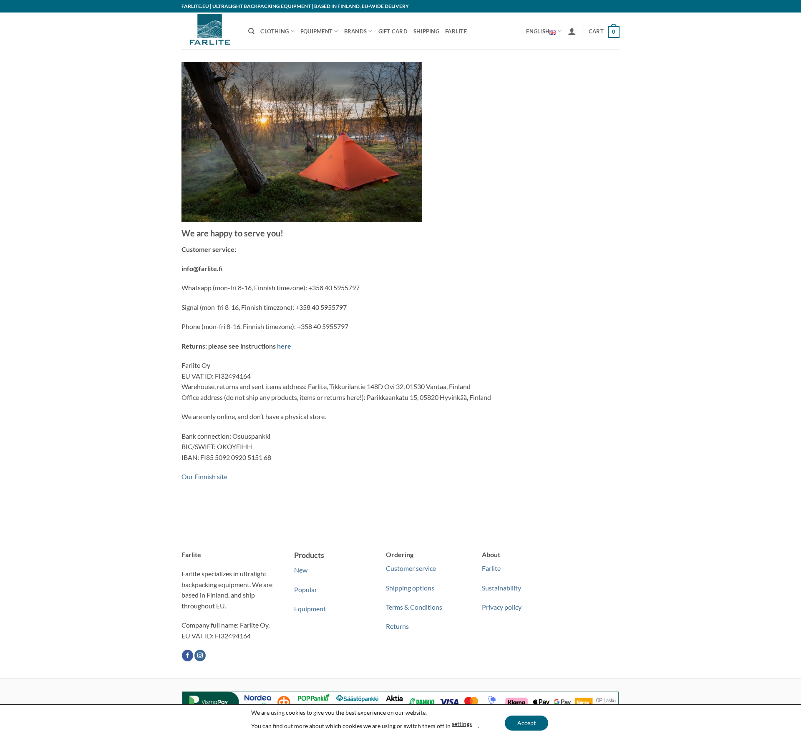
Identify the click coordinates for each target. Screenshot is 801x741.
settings (462, 723)
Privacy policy (501, 607)
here (284, 346)
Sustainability (501, 588)
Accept (526, 722)
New (300, 570)
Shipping (426, 31)
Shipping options (410, 588)
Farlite (456, 31)
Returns (397, 626)
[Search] (251, 31)
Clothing (274, 31)
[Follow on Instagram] (200, 655)
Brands (355, 31)
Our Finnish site (204, 476)
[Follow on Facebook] (187, 655)
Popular (305, 589)
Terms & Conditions (414, 607)
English (537, 31)
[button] (572, 31)
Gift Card (393, 31)
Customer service (411, 568)
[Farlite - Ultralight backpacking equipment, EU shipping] (208, 31)
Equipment (316, 31)
